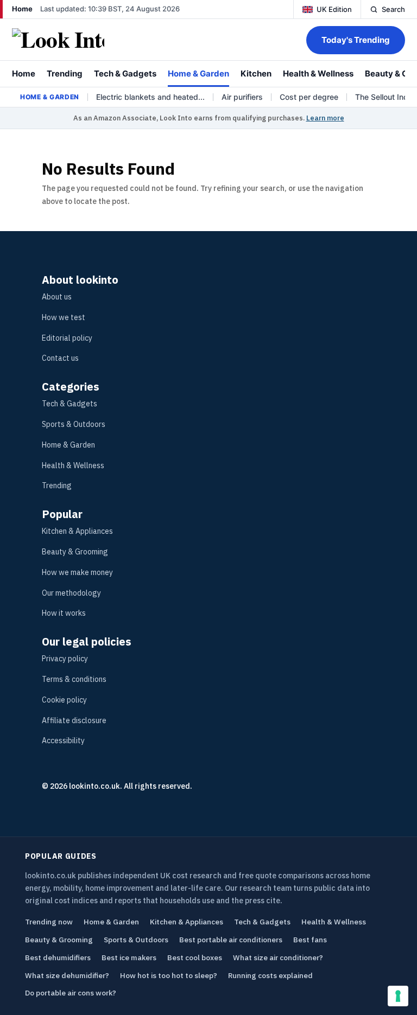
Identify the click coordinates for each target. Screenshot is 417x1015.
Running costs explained (270, 975)
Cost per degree (309, 96)
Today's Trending (355, 40)
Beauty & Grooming (75, 552)
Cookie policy (64, 700)
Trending (65, 73)
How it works (64, 613)
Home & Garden (198, 73)
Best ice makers (129, 957)
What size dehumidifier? (67, 975)
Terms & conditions (74, 679)
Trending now (49, 922)
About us (57, 297)
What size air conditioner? (278, 957)
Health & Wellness (318, 73)
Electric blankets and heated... (150, 96)
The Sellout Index (386, 96)
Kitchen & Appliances (77, 531)
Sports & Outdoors (73, 424)
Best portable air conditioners (230, 939)
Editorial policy (67, 338)
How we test (63, 317)
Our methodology (71, 593)
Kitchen (256, 73)
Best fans (310, 939)
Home (22, 8)
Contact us (60, 358)
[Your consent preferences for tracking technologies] (398, 996)
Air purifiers (242, 96)
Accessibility (63, 740)
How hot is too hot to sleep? (168, 975)
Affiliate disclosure (74, 720)
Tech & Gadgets (125, 73)
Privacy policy (65, 658)
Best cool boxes (194, 957)
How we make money (77, 572)
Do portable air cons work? (70, 993)
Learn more (325, 118)
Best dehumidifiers (58, 957)
